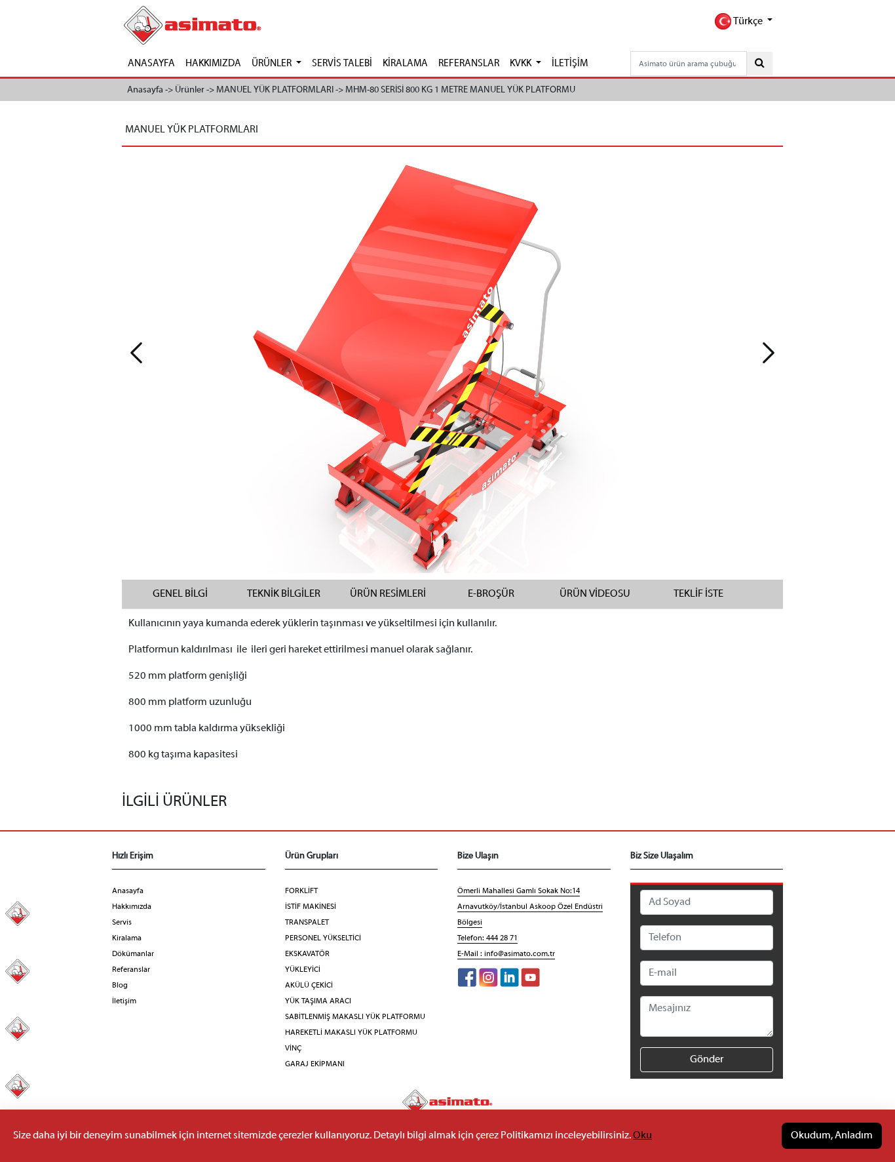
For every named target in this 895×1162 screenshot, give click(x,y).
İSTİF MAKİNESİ (310, 907)
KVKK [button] (521, 63)
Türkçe (748, 21)
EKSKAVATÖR (307, 954)
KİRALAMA (405, 63)
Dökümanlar (133, 954)
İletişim (124, 1001)
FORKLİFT (301, 891)
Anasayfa (127, 891)
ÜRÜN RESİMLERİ (388, 594)
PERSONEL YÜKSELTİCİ (323, 938)
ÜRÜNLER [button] (273, 63)
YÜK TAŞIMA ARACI (318, 1001)
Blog (120, 986)
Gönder (706, 1059)
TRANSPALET (307, 923)
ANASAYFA (151, 63)
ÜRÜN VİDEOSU (595, 594)
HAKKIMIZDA (213, 63)
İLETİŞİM (570, 63)
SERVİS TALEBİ (342, 63)
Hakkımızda (131, 907)
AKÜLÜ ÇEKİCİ (309, 986)
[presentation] (136, 353)
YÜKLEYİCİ (302, 970)
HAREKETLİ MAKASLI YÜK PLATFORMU (351, 1033)
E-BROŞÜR (491, 594)
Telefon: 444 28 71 (487, 938)
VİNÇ (293, 1048)
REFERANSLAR (468, 63)
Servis (122, 923)
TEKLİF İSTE (698, 594)
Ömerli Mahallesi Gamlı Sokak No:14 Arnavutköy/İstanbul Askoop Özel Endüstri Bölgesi (530, 907)
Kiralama (127, 938)
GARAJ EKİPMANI (315, 1064)
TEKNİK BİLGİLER (283, 594)
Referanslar (131, 970)
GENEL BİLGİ (180, 594)
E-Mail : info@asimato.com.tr (506, 954)
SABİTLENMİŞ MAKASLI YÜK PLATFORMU (355, 1017)
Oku (642, 1136)
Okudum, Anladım (832, 1136)
